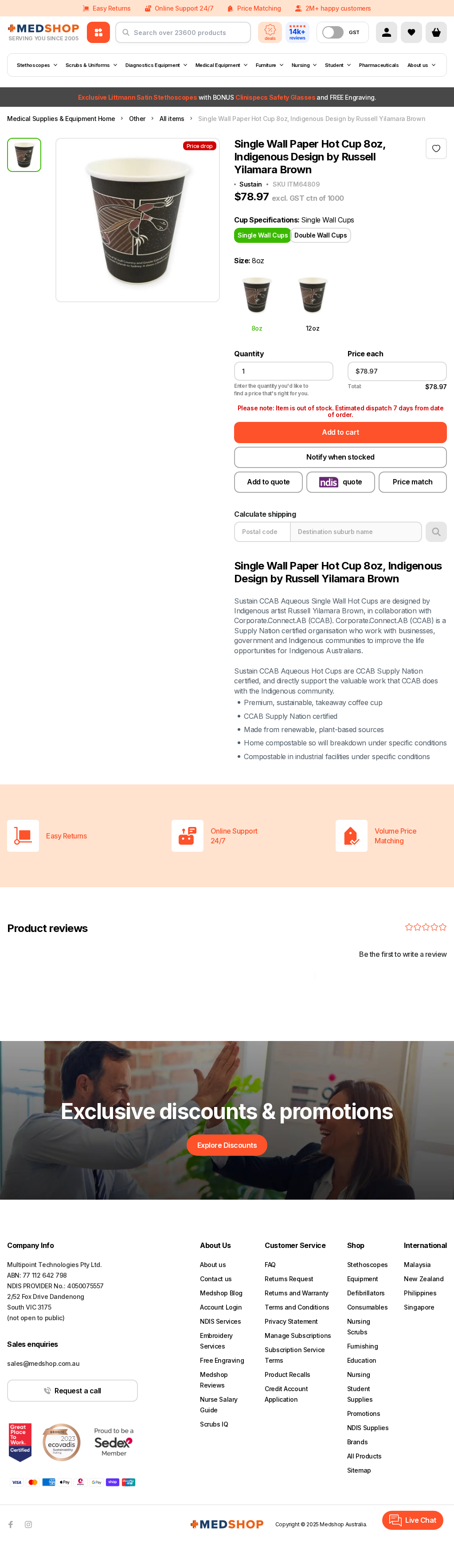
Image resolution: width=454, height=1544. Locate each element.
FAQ (270, 1264)
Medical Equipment (218, 65)
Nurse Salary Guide (219, 1405)
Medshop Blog (221, 1293)
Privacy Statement (291, 1321)
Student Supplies (360, 1394)
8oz (256, 327)
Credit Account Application (286, 1394)
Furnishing (362, 1346)
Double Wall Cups (320, 235)
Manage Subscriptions (298, 1335)
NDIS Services (220, 1321)
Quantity (249, 354)
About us (417, 65)
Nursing (301, 65)
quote (352, 481)
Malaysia (417, 1264)
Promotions (363, 1413)
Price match (413, 481)
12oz (312, 327)
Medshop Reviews (214, 1380)
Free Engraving (222, 1360)
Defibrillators (366, 1293)
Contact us (216, 1279)
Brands (357, 1442)
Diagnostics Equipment (152, 65)
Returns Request (289, 1279)
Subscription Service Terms (295, 1355)
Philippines (420, 1293)
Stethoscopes (33, 65)
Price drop (200, 146)
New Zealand (423, 1279)
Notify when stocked (340, 456)
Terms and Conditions (297, 1307)
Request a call (78, 1390)
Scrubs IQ (214, 1424)
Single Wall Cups (263, 235)
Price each (365, 354)
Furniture (266, 65)
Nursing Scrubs (358, 1327)
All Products (364, 1456)
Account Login (221, 1307)
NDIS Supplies (368, 1427)
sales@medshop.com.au (43, 1363)
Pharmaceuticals (379, 65)
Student (334, 65)
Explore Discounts (227, 1145)
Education (361, 1360)
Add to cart (340, 432)
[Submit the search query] (125, 35)
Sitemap (359, 1470)
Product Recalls (287, 1374)
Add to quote (268, 481)
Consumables (367, 1307)
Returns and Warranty (297, 1293)
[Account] (386, 32)
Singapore (419, 1307)
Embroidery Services (216, 1341)
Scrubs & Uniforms (88, 65)
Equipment (362, 1279)
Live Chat (420, 1520)
